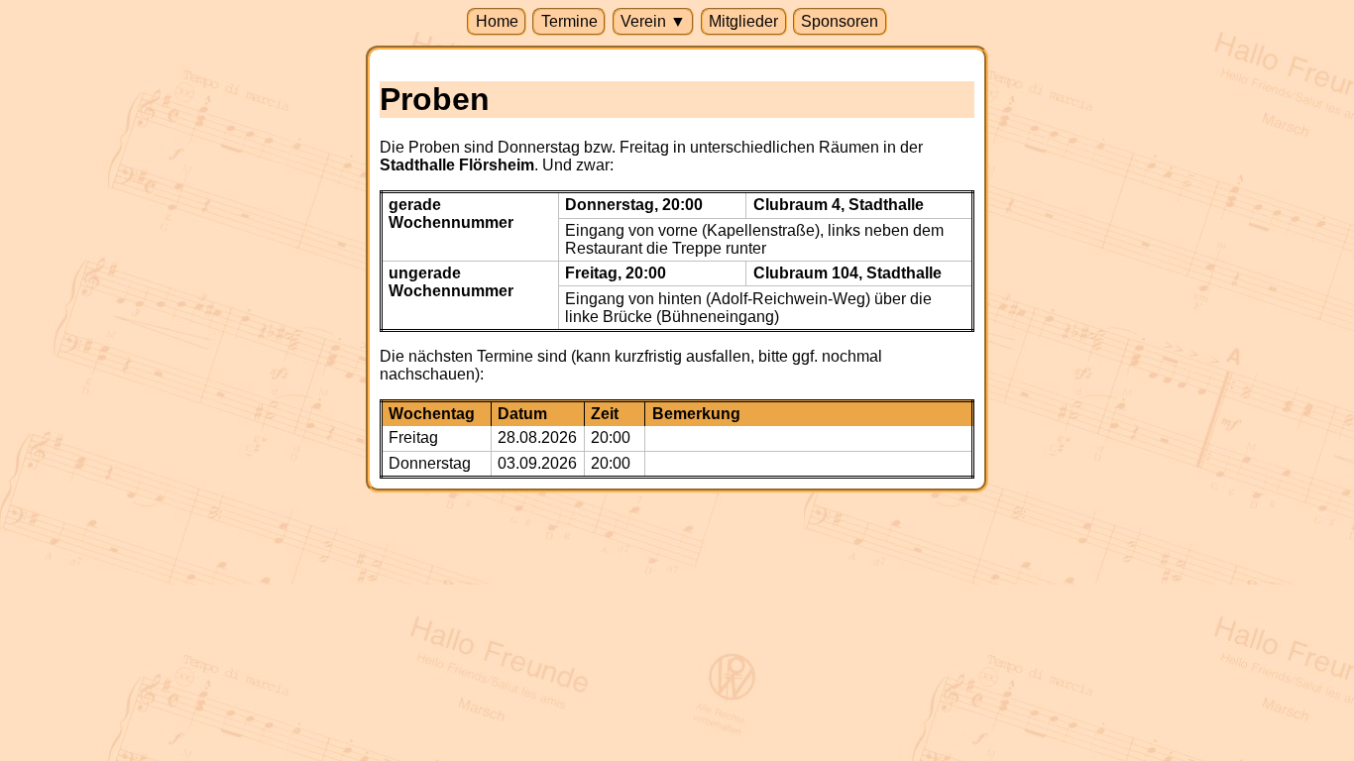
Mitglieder (743, 21)
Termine (569, 21)
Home (497, 21)
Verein (653, 21)
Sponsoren (839, 21)
